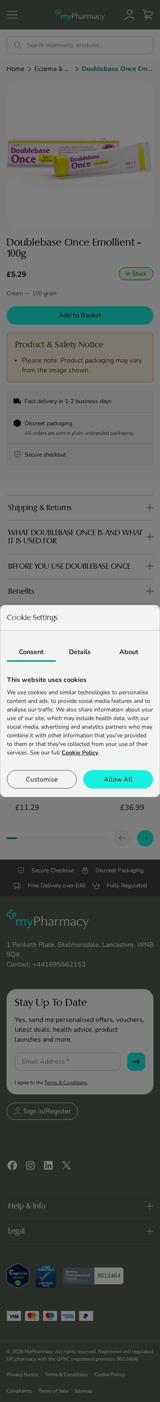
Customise (42, 779)
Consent (31, 652)
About (128, 652)
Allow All (118, 779)
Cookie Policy (80, 753)
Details (80, 652)
